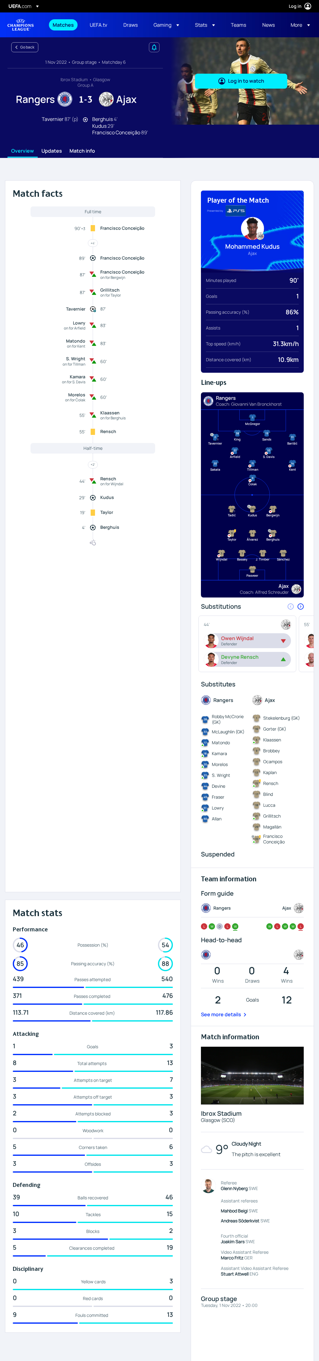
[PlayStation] (236, 210)
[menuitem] (63, 25)
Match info (82, 151)
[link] (63, 25)
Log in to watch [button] (246, 80)
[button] (166, 25)
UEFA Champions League (20, 25)
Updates (51, 151)
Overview (22, 151)
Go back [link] (27, 47)
